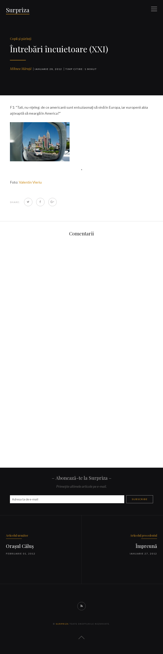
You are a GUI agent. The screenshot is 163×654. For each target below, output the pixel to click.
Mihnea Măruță (20, 69)
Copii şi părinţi (20, 39)
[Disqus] (81, 292)
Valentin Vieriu (30, 182)
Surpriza (17, 10)
